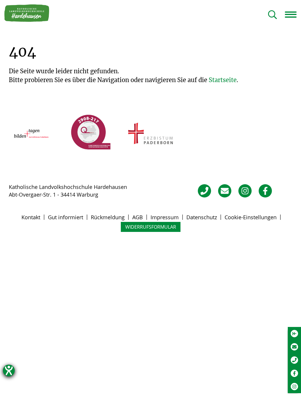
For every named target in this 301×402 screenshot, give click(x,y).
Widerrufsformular (150, 227)
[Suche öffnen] (272, 15)
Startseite (223, 80)
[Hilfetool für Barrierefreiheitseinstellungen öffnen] (9, 370)
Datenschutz (201, 217)
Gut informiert (65, 217)
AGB (137, 217)
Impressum (164, 217)
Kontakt (30, 217)
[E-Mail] (224, 190)
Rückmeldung (108, 217)
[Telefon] (204, 190)
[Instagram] (245, 190)
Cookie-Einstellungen (251, 217)
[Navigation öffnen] (293, 14)
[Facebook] (265, 190)
